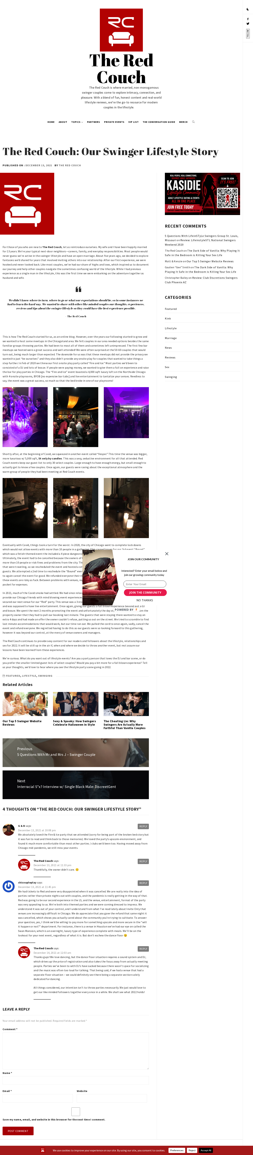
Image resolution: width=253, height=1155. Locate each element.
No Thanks (144, 600)
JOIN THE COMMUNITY (145, 592)
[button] (143, 559)
